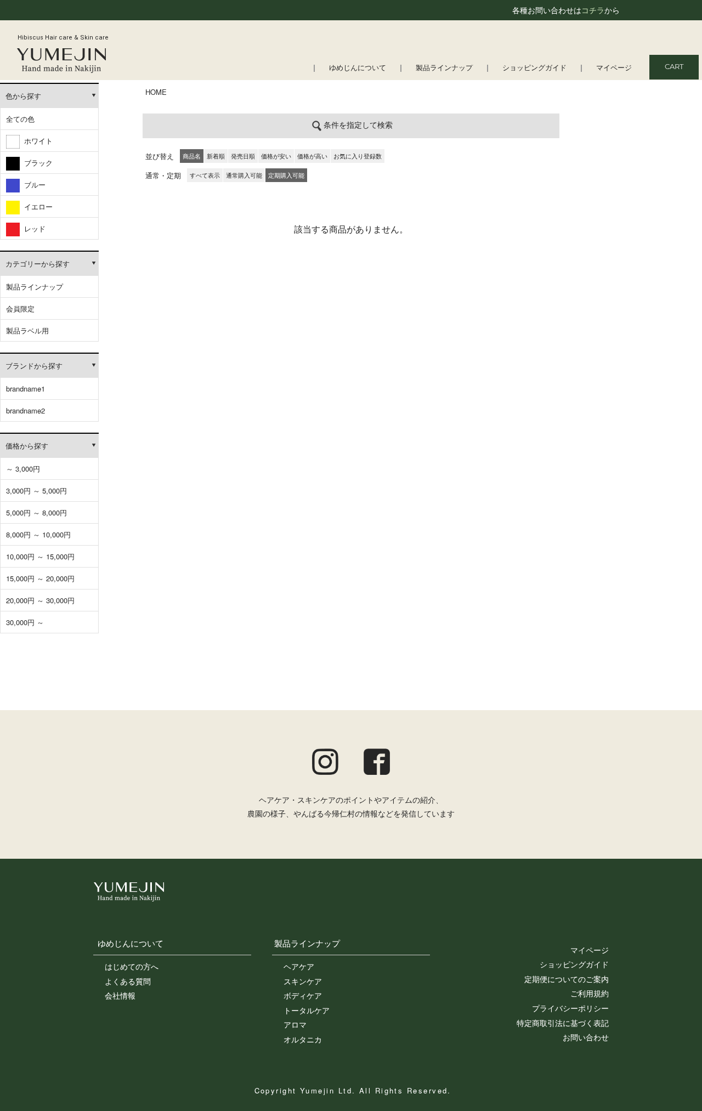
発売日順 (243, 155)
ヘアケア (299, 966)
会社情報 (120, 995)
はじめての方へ (131, 966)
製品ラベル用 (27, 330)
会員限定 (20, 308)
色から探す (23, 95)
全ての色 (20, 119)
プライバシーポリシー (570, 1007)
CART (674, 67)
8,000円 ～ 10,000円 (38, 534)
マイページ (614, 68)
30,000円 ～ (25, 622)
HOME (156, 92)
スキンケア (303, 981)
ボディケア (303, 995)
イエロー (36, 206)
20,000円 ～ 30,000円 (40, 600)
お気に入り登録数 (357, 155)
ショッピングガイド (534, 68)
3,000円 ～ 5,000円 (36, 490)
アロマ (295, 1024)
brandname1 (25, 388)
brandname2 (25, 410)
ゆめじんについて (357, 68)
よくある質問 (128, 981)
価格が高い (312, 155)
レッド (33, 228)
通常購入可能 (244, 175)
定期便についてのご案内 (566, 978)
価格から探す (26, 445)
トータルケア (307, 1010)
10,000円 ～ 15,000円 (40, 556)
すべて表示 (205, 175)
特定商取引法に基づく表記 (563, 1022)
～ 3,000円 (23, 468)
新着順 (216, 155)
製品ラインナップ (444, 68)
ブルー (33, 184)
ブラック (36, 162)
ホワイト (36, 140)
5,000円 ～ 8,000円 (36, 512)
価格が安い (276, 155)
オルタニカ (303, 1039)
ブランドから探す (34, 365)
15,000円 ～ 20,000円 (40, 578)
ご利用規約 (589, 993)
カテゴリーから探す (37, 263)
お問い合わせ (586, 1036)
